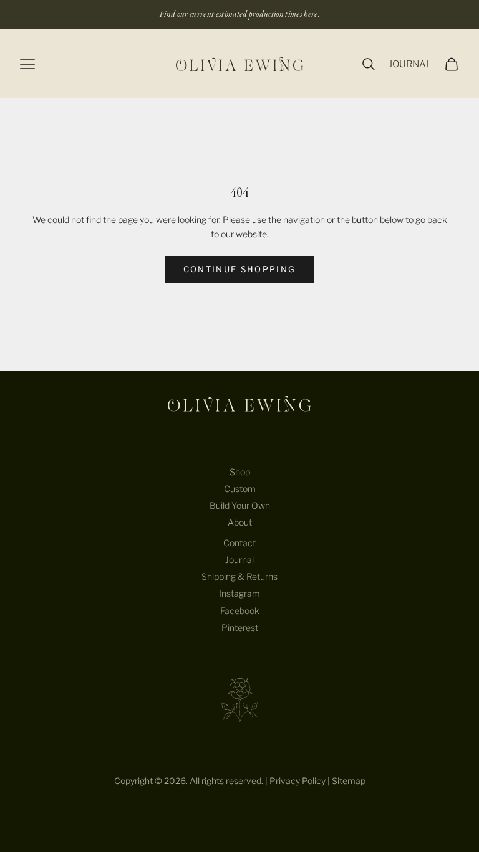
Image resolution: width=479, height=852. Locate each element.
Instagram (239, 593)
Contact (239, 542)
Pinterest (239, 627)
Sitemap (348, 780)
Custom (240, 488)
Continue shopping (239, 269)
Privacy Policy (297, 780)
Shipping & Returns (239, 576)
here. (311, 14)
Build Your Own (240, 505)
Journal (239, 559)
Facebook (239, 610)
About (240, 522)
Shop (240, 471)
